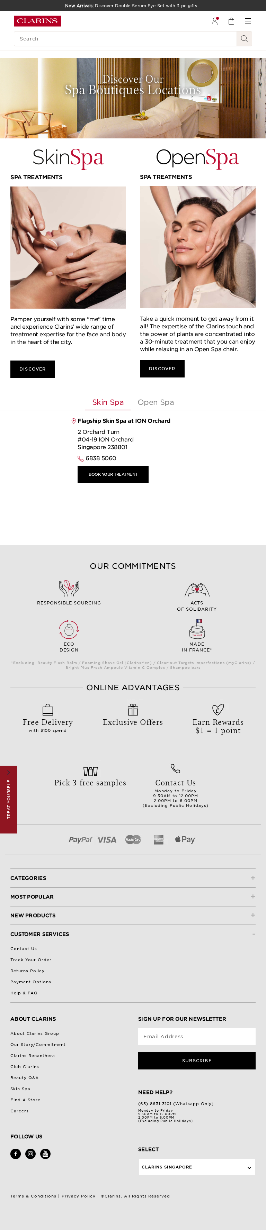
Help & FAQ (24, 993)
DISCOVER (32, 369)
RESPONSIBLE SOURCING (69, 602)
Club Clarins (24, 1066)
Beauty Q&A (24, 1077)
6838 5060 (101, 458)
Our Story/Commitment (38, 1044)
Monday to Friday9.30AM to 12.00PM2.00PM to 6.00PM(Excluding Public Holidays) (176, 792)
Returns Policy (27, 970)
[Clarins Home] (37, 21)
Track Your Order (31, 959)
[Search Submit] (244, 38)
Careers (19, 1111)
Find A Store (25, 1099)
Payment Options (30, 982)
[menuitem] (215, 21)
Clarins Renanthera (32, 1055)
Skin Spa (20, 1088)
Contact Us (23, 948)
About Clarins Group (34, 1033)
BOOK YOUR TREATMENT (113, 474)
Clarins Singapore (167, 1167)
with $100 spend (48, 724)
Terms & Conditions (33, 1196)
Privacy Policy (79, 1196)
